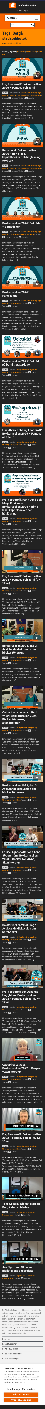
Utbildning (25, 95)
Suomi (19, 11)
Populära (21, 51)
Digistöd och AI (22, 1212)
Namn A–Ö (31, 51)
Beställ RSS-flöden (10, 1349)
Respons (6, 1339)
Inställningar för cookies (21, 1389)
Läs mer (22, 1382)
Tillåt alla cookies (21, 1394)
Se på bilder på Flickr (11, 1354)
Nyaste (13, 51)
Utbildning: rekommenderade (12, 95)
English (25, 11)
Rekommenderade (27, 234)
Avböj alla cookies (21, 1400)
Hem (4, 43)
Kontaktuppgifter (9, 1344)
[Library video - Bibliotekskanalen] (12, 5)
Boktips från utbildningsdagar (31, 93)
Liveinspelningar (35, 95)
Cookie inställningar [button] (10, 1359)
